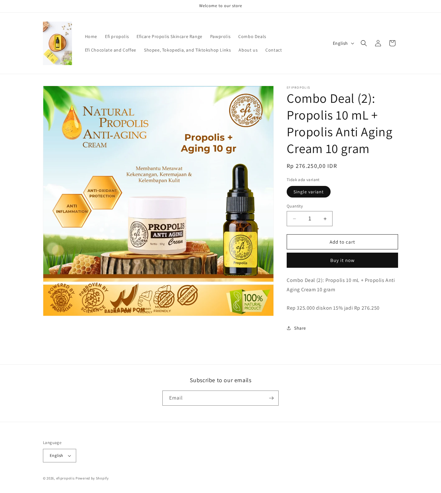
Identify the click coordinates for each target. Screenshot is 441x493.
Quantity (295, 206)
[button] (364, 43)
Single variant (308, 192)
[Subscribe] (271, 398)
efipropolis (65, 478)
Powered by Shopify (92, 478)
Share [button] (300, 328)
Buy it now (342, 260)
